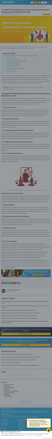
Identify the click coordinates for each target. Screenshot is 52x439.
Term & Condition (34, 435)
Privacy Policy (26, 435)
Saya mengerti (46, 437)
